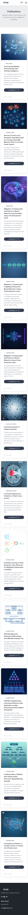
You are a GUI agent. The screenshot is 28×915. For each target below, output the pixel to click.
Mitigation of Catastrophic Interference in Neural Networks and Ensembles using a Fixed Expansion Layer (13, 213)
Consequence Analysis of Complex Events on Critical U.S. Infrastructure (13, 846)
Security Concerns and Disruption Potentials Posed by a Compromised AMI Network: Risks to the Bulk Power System (14, 140)
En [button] (22, 2)
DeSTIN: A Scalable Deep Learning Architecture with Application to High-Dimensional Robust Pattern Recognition (14, 705)
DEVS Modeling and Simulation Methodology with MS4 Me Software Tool (14, 636)
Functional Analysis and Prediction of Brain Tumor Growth (13, 496)
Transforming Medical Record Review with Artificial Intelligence (11, 69)
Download (14, 90)
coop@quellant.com (6, 908)
